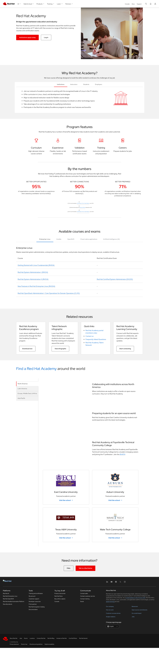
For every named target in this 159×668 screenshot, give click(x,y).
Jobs (133, 616)
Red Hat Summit (83, 638)
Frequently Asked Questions (95, 339)
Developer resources (35, 601)
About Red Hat (13, 638)
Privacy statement (14, 644)
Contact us (89, 336)
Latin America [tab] (22, 389)
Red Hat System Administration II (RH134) (33, 279)
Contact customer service (87, 596)
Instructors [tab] (73, 84)
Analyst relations (110, 616)
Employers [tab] (98, 84)
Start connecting (125, 349)
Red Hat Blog (51, 638)
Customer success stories (113, 613)
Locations (32, 638)
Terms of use (24, 644)
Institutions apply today (27, 37)
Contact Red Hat (41, 638)
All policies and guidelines (36, 644)
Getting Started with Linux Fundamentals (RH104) (36, 265)
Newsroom (135, 606)
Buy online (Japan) (59, 599)
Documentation (33, 609)
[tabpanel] (79, 100)
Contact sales (84, 593)
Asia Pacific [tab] (21, 398)
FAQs (68, 568)
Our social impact (136, 613)
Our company (110, 606)
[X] (120, 582)
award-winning (110, 601)
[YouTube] (111, 582)
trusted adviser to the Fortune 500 (135, 597)
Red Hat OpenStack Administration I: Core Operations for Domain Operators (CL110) (49, 293)
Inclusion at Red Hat (61, 638)
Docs (133, 4)
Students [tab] (86, 84)
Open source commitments (139, 610)
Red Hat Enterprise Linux (10, 596)
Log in (46, 37)
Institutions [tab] (60, 84)
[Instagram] (125, 582)
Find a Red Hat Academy (36, 368)
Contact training (84, 599)
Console (127, 4)
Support (139, 4)
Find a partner (33, 604)
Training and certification (36, 593)
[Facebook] (116, 582)
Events (26, 638)
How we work (110, 610)
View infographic (60, 349)
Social (82, 601)
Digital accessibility (49, 644)
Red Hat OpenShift (8, 599)
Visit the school (65, 500)
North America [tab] (22, 384)
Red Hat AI (6, 593)
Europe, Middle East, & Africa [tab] (27, 393)
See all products (7, 604)
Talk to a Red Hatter (85, 568)
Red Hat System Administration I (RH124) (33, 272)
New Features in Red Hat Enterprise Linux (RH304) (36, 286)
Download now (27, 349)
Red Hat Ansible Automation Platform (13, 601)
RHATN (122, 454)
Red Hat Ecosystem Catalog (37, 607)
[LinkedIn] (107, 582)
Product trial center (60, 593)
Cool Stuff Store (73, 638)
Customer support (34, 599)
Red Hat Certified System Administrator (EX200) (115, 279)
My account (32, 596)
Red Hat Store (58, 596)
